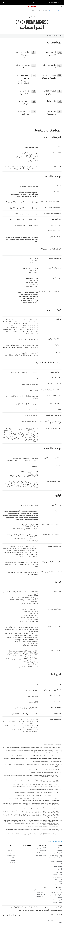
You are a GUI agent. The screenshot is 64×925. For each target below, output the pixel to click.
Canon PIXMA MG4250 (55, 35)
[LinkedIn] (11, 915)
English (32, 2)
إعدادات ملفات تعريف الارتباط (26, 910)
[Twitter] (7, 915)
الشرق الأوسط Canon (56, 914)
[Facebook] (19, 915)
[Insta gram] (15, 915)
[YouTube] (3, 915)
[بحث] (61, 7)
